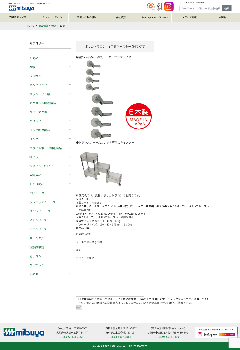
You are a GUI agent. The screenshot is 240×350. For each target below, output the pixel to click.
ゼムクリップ (38, 85)
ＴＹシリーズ (38, 229)
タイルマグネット (41, 112)
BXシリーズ (37, 193)
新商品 (33, 58)
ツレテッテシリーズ (42, 202)
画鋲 (32, 67)
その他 (33, 274)
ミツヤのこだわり (52, 17)
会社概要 (121, 17)
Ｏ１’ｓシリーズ (40, 211)
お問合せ (224, 17)
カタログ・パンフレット (155, 17)
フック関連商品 (39, 130)
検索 (226, 8)
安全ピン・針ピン (41, 166)
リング (33, 139)
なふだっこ (36, 265)
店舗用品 (35, 175)
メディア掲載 (189, 17)
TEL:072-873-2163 (72, 336)
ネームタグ (36, 238)
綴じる (33, 157)
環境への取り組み (86, 17)
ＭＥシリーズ (38, 220)
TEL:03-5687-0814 (120, 336)
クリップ (35, 121)
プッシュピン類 (39, 94)
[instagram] (169, 6)
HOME (30, 25)
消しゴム (35, 256)
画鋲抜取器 (36, 247)
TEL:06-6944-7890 (168, 336)
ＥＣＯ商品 (36, 184)
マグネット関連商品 (42, 103)
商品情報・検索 (17, 17)
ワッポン (35, 76)
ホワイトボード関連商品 (45, 148)
